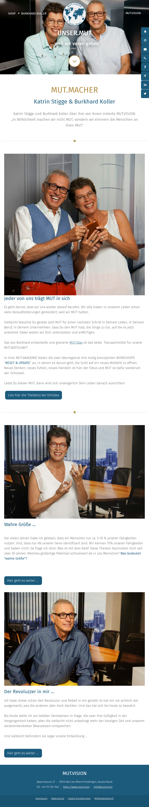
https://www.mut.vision (76, 787)
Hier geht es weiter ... (23, 581)
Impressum (41, 798)
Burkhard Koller (34, 13)
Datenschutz (57, 798)
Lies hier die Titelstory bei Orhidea (33, 395)
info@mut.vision (103, 787)
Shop (11, 13)
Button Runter (74, 58)
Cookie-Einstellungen (79, 798)
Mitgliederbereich (104, 798)
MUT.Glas (75, 343)
